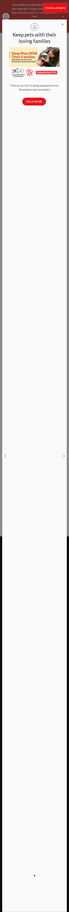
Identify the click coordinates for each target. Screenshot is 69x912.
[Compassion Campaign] (34, 62)
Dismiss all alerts (55, 7)
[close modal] (62, 24)
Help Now (34, 101)
